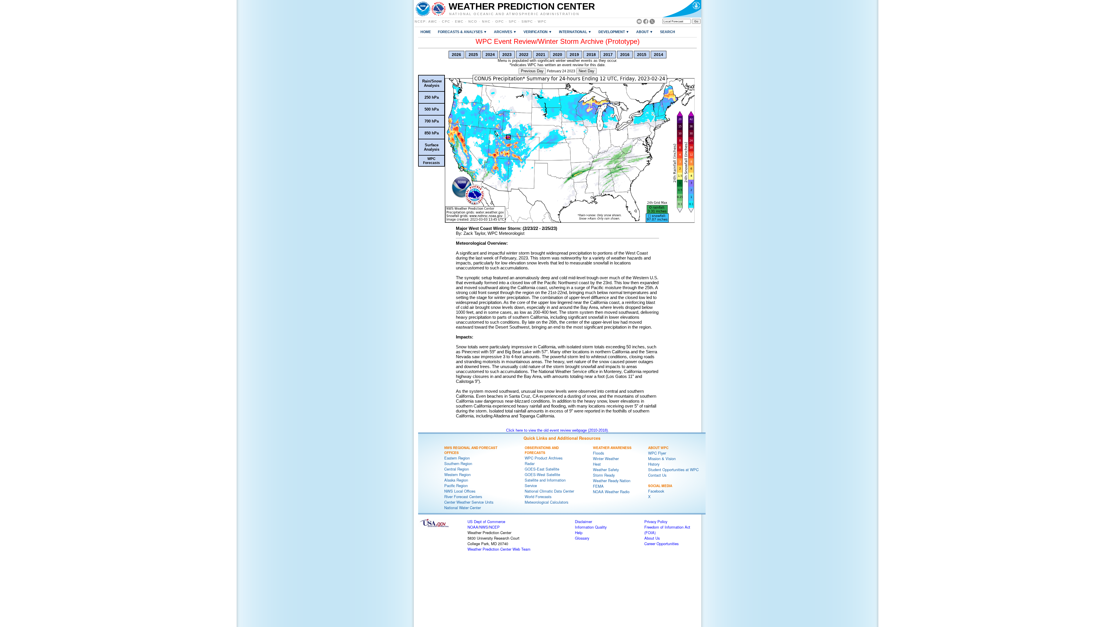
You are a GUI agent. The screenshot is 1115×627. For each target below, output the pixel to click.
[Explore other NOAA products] (423, 8)
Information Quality (591, 527)
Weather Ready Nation (611, 480)
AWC (432, 21)
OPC (499, 21)
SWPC (527, 21)
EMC (459, 21)
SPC (513, 21)
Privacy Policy (655, 521)
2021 (540, 54)
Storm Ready (604, 475)
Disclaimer (583, 521)
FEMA (598, 486)
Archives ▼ (505, 32)
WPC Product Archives (543, 458)
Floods (598, 453)
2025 (473, 54)
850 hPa (432, 133)
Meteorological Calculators (546, 502)
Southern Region (458, 463)
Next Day (586, 71)
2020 (557, 54)
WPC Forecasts (431, 161)
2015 (641, 54)
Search (667, 32)
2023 (507, 54)
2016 (625, 54)
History (653, 464)
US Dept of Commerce (486, 521)
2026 (456, 54)
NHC (486, 21)
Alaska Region (456, 480)
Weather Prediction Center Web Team (498, 549)
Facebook (656, 491)
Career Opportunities (661, 543)
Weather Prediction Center (522, 6)
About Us (652, 538)
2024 (490, 54)
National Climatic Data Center (549, 491)
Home (425, 32)
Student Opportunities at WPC (673, 469)
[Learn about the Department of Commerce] (681, 8)
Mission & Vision (662, 458)
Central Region (456, 469)
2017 (608, 54)
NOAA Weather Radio (611, 491)
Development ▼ (613, 32)
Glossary (582, 538)
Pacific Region (456, 485)
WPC (542, 21)
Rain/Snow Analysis (432, 83)
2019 (574, 54)
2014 (658, 54)
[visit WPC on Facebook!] (645, 22)
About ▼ (644, 32)
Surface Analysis (431, 147)
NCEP (420, 21)
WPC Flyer (657, 453)
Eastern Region (457, 458)
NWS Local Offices (459, 491)
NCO (472, 21)
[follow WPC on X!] (652, 22)
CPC (446, 21)
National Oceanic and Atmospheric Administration (514, 13)
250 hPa (432, 97)
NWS (483, 527)
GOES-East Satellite (542, 469)
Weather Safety (606, 469)
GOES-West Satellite (542, 474)
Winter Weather (606, 458)
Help (578, 532)
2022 (523, 54)
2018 (591, 54)
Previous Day (532, 71)
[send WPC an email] (639, 22)
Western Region (457, 474)
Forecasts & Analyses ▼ (462, 32)
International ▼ (575, 32)
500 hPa (432, 109)
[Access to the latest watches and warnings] (438, 8)
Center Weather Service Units (468, 502)
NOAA (472, 527)
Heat (597, 464)
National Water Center (462, 507)
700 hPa (432, 121)
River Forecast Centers (463, 496)
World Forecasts (538, 496)
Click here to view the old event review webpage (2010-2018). (557, 430)
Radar (530, 463)
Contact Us (657, 475)
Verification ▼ (538, 32)
